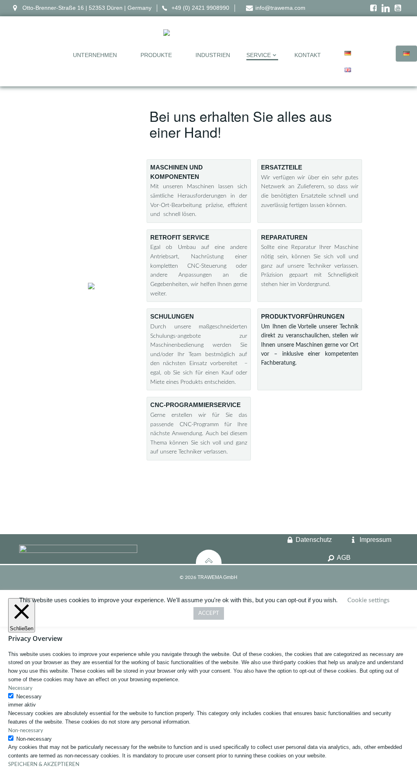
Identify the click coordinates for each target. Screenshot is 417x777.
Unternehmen (95, 55)
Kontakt (307, 55)
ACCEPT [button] (208, 613)
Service (258, 55)
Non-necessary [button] (25, 730)
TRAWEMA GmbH (217, 577)
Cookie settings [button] (368, 600)
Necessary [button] (20, 688)
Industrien (212, 55)
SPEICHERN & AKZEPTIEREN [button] (43, 764)
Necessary (29, 696)
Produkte (156, 55)
